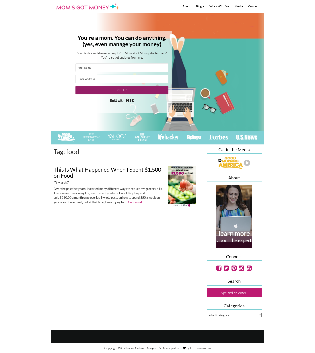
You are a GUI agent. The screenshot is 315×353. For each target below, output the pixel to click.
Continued (135, 202)
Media (239, 6)
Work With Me (219, 6)
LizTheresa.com (200, 348)
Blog (199, 6)
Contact (253, 6)
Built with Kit (122, 100)
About (186, 6)
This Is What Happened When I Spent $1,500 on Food (107, 172)
